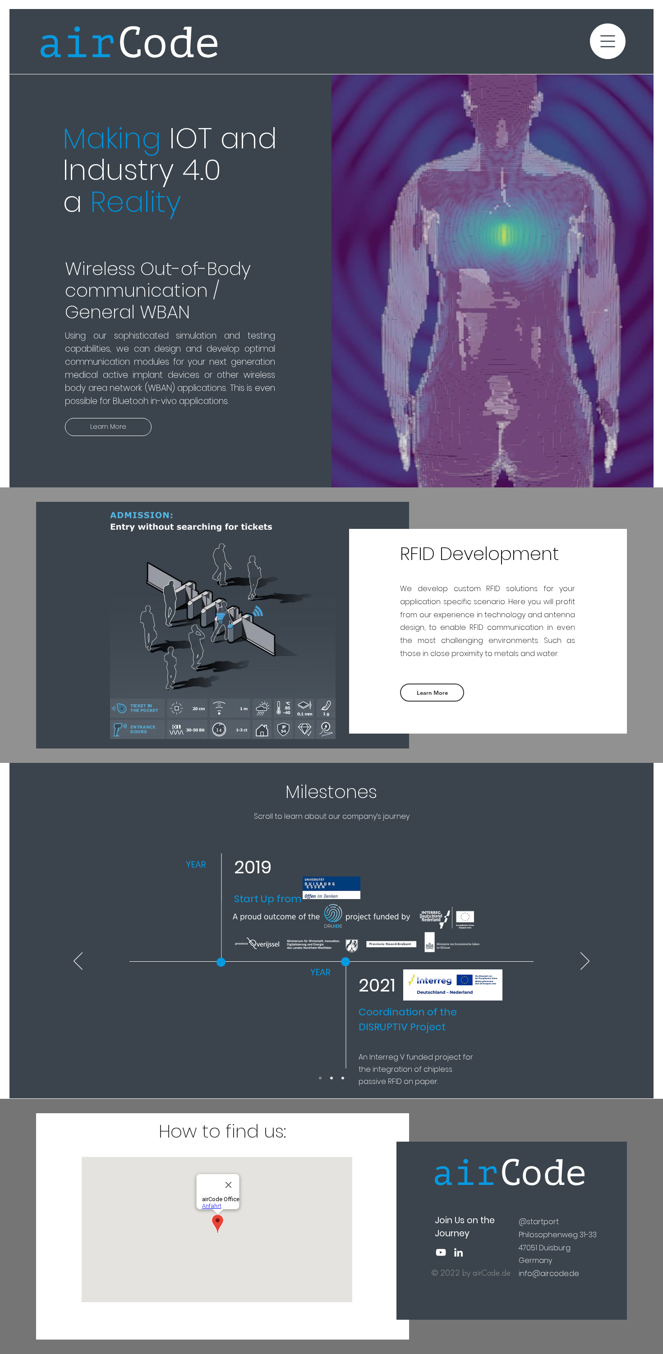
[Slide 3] (342, 1078)
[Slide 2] (331, 1078)
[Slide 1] (320, 1078)
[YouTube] (441, 1252)
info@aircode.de (549, 1273)
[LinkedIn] (458, 1252)
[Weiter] (584, 961)
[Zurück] (78, 961)
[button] (608, 41)
